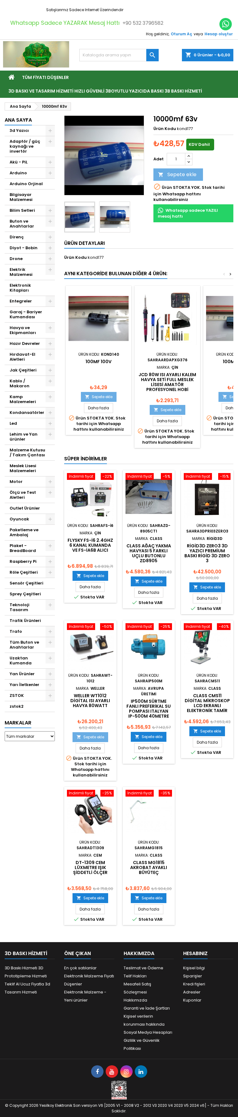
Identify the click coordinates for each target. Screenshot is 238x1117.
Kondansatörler (27, 412)
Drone (16, 259)
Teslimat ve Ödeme (143, 968)
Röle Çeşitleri (24, 572)
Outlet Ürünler (25, 508)
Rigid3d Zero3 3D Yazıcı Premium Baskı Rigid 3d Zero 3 (207, 553)
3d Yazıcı (19, 130)
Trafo (16, 631)
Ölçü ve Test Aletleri (23, 494)
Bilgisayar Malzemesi (21, 197)
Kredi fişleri (194, 984)
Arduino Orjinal (26, 184)
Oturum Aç (181, 34)
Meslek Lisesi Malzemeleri (23, 468)
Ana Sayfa (18, 120)
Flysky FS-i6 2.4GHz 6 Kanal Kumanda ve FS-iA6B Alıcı (90, 545)
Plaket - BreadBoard (23, 548)
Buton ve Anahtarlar (22, 223)
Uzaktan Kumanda (21, 660)
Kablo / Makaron (19, 383)
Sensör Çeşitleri (26, 583)
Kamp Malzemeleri (23, 399)
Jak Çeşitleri (23, 370)
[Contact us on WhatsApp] (225, 24)
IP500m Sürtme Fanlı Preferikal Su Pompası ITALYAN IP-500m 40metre (148, 708)
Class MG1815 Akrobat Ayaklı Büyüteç (148, 867)
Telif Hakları (135, 976)
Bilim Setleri (22, 210)
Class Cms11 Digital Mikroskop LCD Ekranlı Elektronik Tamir (207, 703)
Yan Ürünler (22, 674)
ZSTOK (17, 695)
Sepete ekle (177, 174)
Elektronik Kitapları (20, 287)
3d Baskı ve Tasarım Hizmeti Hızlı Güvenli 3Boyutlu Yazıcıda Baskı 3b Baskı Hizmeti (105, 91)
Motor (16, 482)
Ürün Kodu (164, 129)
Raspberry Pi (23, 561)
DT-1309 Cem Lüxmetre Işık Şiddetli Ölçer (90, 867)
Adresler (192, 992)
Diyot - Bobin (23, 248)
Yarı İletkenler (24, 685)
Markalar (18, 722)
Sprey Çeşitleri (25, 594)
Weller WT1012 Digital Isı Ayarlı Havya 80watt (90, 701)
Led (13, 423)
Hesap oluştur (219, 34)
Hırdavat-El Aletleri (22, 356)
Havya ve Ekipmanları (23, 330)
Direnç (17, 237)
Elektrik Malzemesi (21, 272)
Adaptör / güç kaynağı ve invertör (25, 146)
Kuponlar (192, 1000)
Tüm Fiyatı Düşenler (45, 77)
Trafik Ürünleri (25, 621)
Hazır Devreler (25, 343)
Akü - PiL (19, 162)
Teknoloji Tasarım (19, 607)
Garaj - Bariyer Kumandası (26, 314)
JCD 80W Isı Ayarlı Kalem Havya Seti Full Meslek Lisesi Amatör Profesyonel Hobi (167, 382)
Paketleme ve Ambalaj (24, 532)
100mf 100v (99, 362)
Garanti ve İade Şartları (147, 1008)
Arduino (18, 173)
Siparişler (192, 976)
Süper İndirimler (85, 458)
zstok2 (17, 706)
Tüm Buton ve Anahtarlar (24, 644)
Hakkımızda (135, 1000)
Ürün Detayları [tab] (84, 243)
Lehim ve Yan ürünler (23, 436)
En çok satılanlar (80, 968)
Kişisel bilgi (194, 968)
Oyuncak (19, 519)
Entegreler (21, 301)
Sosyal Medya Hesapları (148, 1032)
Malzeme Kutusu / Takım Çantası (27, 452)
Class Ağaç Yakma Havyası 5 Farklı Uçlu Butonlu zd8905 (148, 553)
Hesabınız (195, 953)
